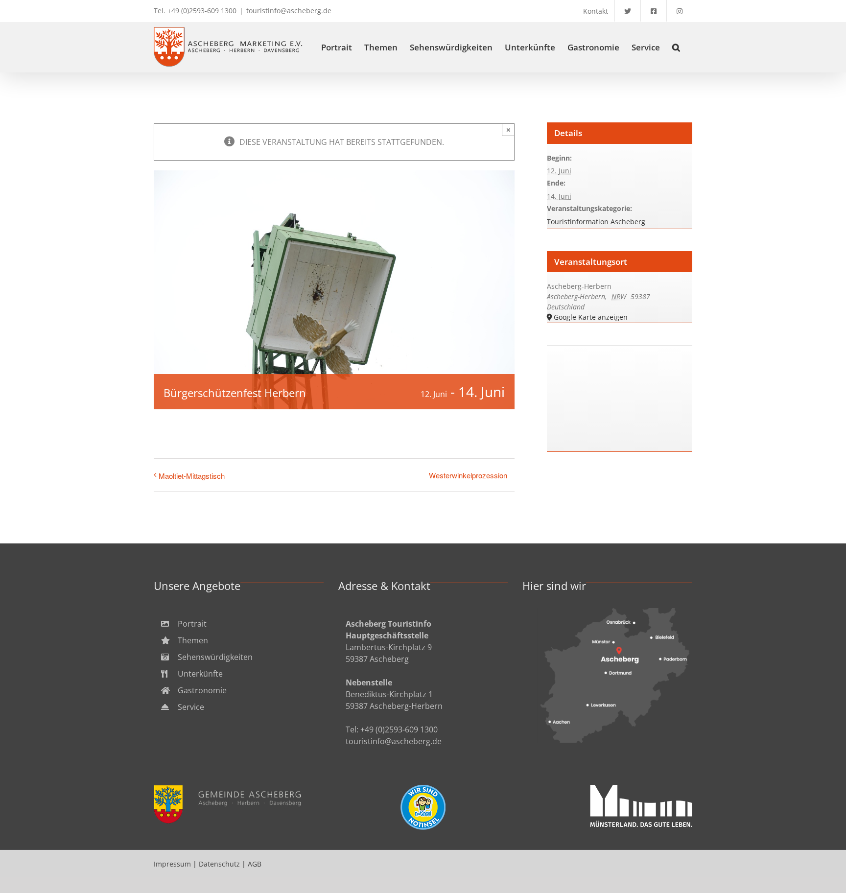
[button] (676, 47)
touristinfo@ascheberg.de (288, 10)
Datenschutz (219, 864)
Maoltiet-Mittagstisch (192, 475)
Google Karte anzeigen (591, 317)
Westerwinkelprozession (468, 475)
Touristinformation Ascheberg (596, 221)
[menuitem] (238, 624)
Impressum (172, 864)
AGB (254, 864)
